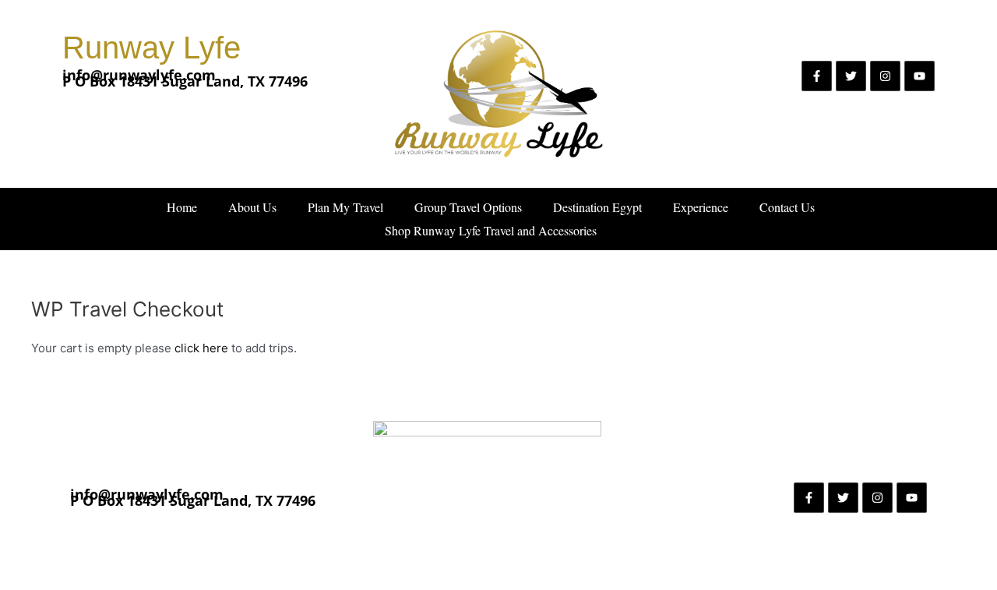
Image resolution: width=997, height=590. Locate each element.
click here (202, 348)
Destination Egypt (597, 207)
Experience (700, 207)
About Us (252, 207)
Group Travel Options (468, 207)
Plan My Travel (345, 207)
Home (182, 207)
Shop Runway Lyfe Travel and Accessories (491, 230)
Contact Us (787, 207)
